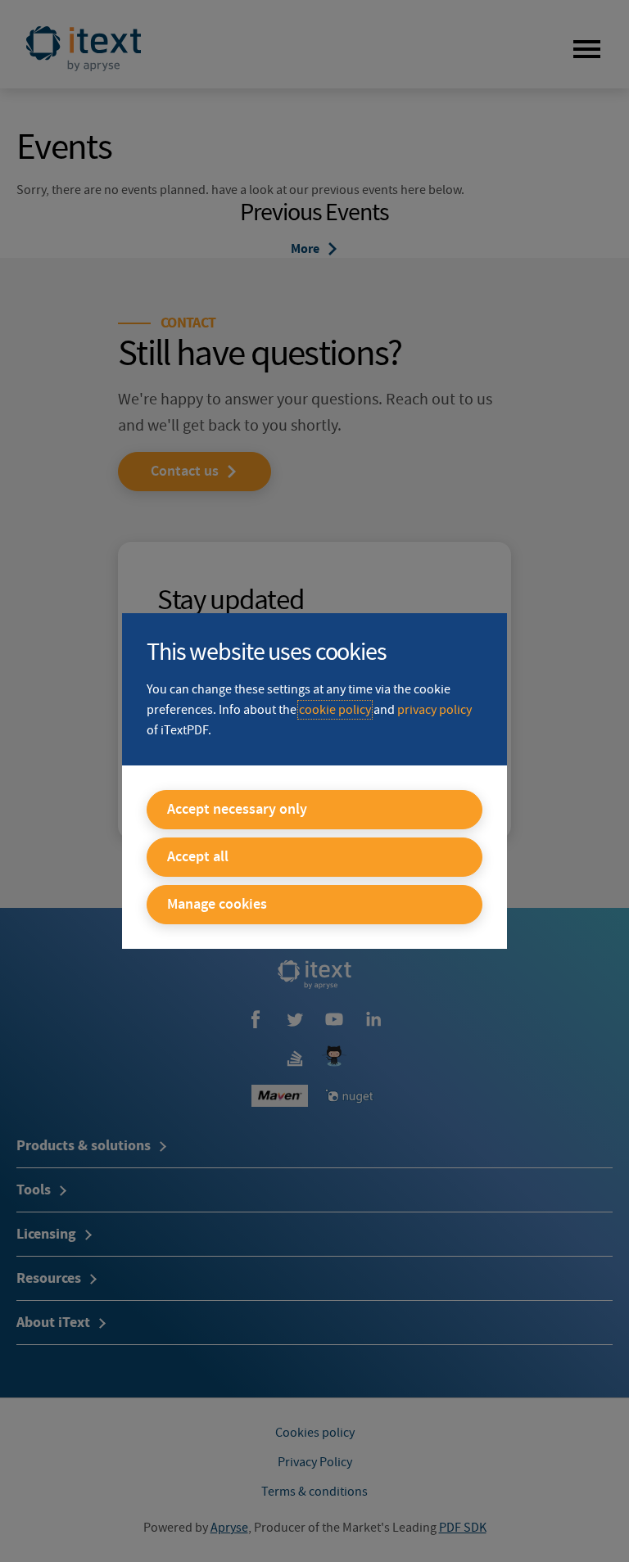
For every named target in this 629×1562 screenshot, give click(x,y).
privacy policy (434, 710)
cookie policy (335, 710)
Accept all (198, 857)
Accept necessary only (237, 809)
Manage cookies (217, 904)
